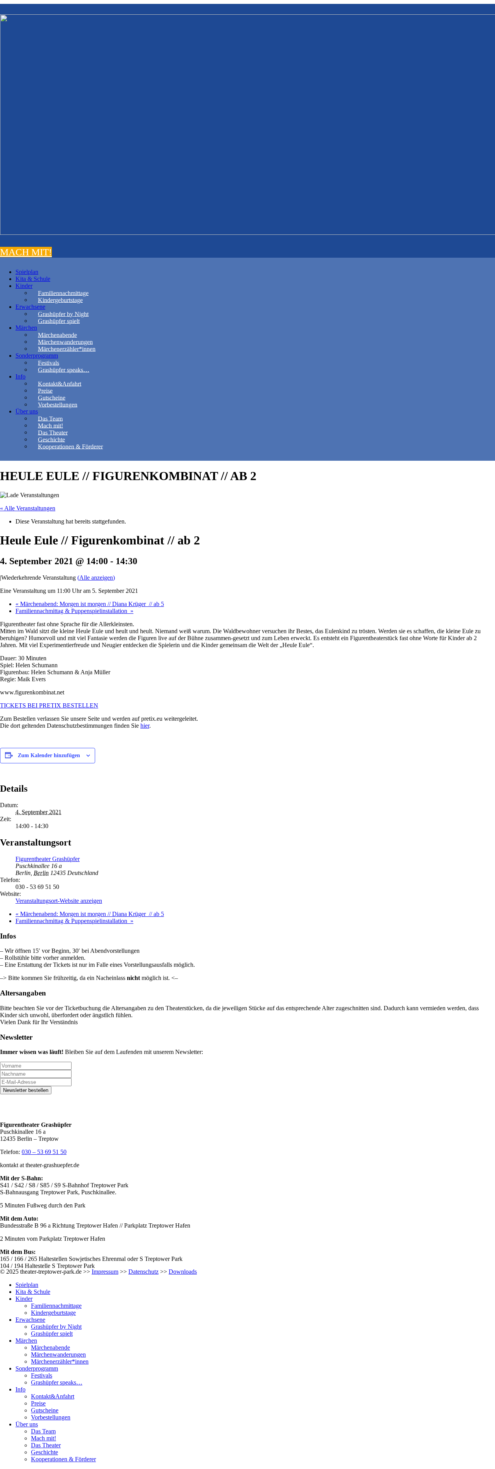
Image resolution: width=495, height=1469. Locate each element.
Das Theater (53, 432)
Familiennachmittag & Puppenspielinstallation (74, 611)
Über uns (26, 411)
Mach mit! (50, 425)
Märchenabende (57, 334)
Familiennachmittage (63, 292)
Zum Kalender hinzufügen (49, 755)
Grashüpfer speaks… (63, 369)
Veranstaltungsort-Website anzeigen (58, 900)
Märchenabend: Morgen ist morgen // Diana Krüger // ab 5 (89, 604)
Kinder (23, 285)
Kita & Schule (32, 279)
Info (20, 376)
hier (144, 725)
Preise (45, 390)
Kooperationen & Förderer (70, 446)
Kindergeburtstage (60, 299)
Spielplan (26, 272)
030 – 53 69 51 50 (44, 1152)
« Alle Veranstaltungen (27, 508)
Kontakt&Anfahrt (59, 383)
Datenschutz (143, 1271)
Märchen (26, 327)
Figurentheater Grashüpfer (47, 859)
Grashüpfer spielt (59, 320)
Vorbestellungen (57, 404)
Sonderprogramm (36, 355)
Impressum (105, 1271)
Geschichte (51, 439)
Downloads (183, 1271)
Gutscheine (51, 397)
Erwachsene (30, 306)
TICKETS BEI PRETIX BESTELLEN (49, 705)
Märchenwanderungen (65, 341)
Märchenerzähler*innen (67, 348)
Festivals (48, 362)
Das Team (50, 418)
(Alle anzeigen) (96, 577)
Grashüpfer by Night (63, 313)
